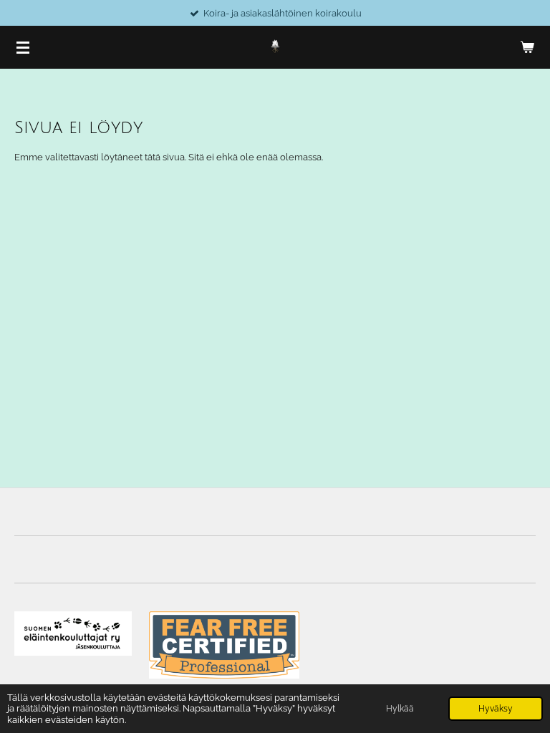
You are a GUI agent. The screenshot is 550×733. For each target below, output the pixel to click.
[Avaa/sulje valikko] (23, 47)
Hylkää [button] (400, 709)
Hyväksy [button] (495, 709)
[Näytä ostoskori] (527, 47)
